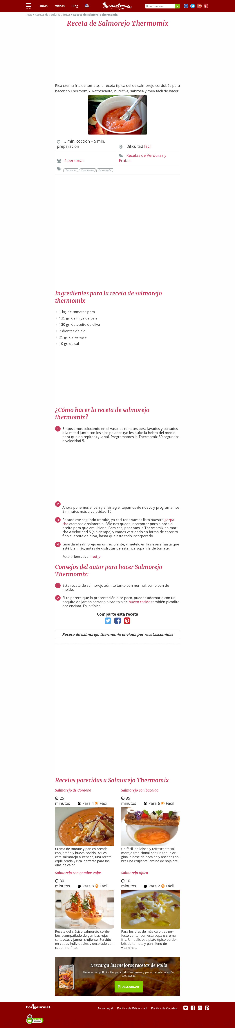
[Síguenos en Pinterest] (206, 6)
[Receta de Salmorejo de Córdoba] (84, 844)
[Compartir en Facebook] (117, 621)
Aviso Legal (105, 1008)
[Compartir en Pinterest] (127, 621)
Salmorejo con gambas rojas (78, 873)
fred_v (95, 556)
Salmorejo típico (134, 873)
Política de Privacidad (132, 1008)
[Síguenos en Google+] (199, 6)
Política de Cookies (164, 1008)
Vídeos (60, 6)
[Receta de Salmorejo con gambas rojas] (84, 927)
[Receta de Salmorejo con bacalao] (150, 844)
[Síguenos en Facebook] (186, 6)
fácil (147, 146)
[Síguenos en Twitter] (192, 6)
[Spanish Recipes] (86, 7)
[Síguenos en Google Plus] (200, 1007)
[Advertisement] (117, 53)
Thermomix (70, 170)
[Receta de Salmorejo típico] (150, 927)
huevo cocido (139, 601)
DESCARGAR (130, 987)
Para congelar (104, 170)
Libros (43, 6)
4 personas (74, 160)
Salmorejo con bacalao (139, 790)
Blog (75, 6)
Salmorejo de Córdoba (73, 790)
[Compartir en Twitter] (108, 621)
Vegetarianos (87, 170)
